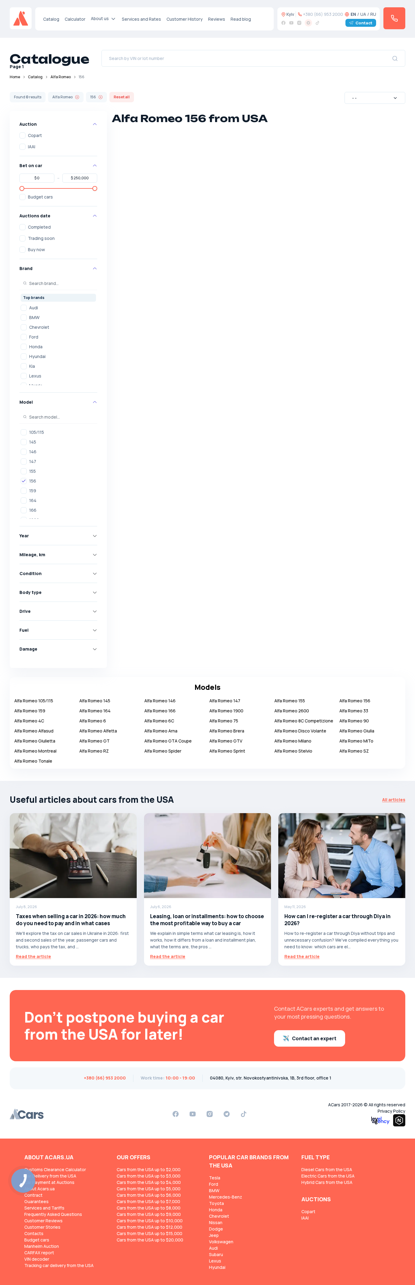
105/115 (36, 432)
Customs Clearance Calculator (55, 1169)
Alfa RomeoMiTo (356, 741)
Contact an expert (314, 1038)
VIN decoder (36, 1259)
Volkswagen (221, 1242)
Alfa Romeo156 (354, 701)
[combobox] (375, 98)
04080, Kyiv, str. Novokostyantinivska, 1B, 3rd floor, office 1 (270, 1078)
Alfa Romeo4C (29, 721)
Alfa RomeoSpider (162, 751)
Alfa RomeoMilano (292, 741)
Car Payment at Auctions (49, 1182)
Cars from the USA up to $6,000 (149, 1195)
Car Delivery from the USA (50, 1176)
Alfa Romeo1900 (226, 711)
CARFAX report (39, 1252)
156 (32, 481)
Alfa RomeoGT (94, 741)
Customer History (184, 19)
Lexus (35, 376)
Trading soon (41, 238)
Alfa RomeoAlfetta (98, 731)
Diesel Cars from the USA (326, 1169)
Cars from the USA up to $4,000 (149, 1182)
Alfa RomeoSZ (354, 751)
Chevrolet (39, 327)
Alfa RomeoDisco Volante (300, 731)
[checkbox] (22, 135)
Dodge (216, 1229)
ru (373, 14)
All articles (393, 799)
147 (32, 461)
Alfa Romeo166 (160, 711)
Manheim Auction (41, 1246)
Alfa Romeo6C (159, 721)
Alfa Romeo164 (95, 711)
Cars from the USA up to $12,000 (149, 1227)
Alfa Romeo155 (289, 701)
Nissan (215, 1222)
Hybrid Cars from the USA (326, 1182)
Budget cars (40, 197)
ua (363, 14)
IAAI (31, 146)
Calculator (75, 19)
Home (15, 76)
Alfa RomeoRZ (94, 751)
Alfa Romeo (60, 76)
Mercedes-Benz (225, 1197)
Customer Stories (42, 1227)
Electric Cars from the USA (328, 1176)
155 (32, 471)
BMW (34, 317)
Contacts (33, 1233)
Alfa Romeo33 (353, 711)
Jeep (214, 1235)
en (353, 14)
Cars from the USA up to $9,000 (149, 1214)
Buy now (36, 249)
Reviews (216, 19)
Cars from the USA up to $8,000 (148, 1208)
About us (100, 18)
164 (32, 500)
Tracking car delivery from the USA (59, 1265)
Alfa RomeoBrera (226, 731)
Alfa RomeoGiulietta (34, 741)
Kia (32, 366)
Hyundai (37, 356)
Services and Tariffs (44, 1208)
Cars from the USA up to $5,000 (148, 1189)
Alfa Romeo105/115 (33, 701)
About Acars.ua (39, 1189)
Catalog (51, 19)
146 (32, 452)
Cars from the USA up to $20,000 (150, 1240)
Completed (39, 227)
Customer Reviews (43, 1221)
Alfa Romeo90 (354, 721)
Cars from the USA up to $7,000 (148, 1201)
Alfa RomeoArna (160, 731)
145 (32, 442)
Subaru (216, 1254)
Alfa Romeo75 (223, 721)
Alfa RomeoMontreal (35, 751)
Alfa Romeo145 (94, 701)
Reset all (122, 97)
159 (32, 490)
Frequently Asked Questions (53, 1214)
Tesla (214, 1178)
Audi (33, 308)
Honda (36, 346)
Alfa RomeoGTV (225, 741)
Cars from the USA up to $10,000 (150, 1221)
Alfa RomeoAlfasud (33, 731)
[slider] (21, 188)
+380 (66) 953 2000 (323, 14)
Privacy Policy (391, 1111)
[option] (58, 308)
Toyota (216, 1203)
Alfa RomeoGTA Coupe (168, 741)
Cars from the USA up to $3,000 (148, 1176)
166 (32, 510)
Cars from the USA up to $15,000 (149, 1233)
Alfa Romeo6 (92, 721)
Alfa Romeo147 (224, 701)
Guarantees (36, 1201)
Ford (33, 337)
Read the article (33, 956)
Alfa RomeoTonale (33, 761)
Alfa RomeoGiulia (356, 731)
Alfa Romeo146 (160, 701)
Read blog (241, 19)
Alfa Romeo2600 (291, 711)
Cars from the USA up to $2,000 (148, 1169)
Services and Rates (141, 19)
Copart (35, 135)
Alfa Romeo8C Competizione (303, 721)
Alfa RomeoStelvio (293, 751)
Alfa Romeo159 (29, 711)
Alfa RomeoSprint (227, 751)
